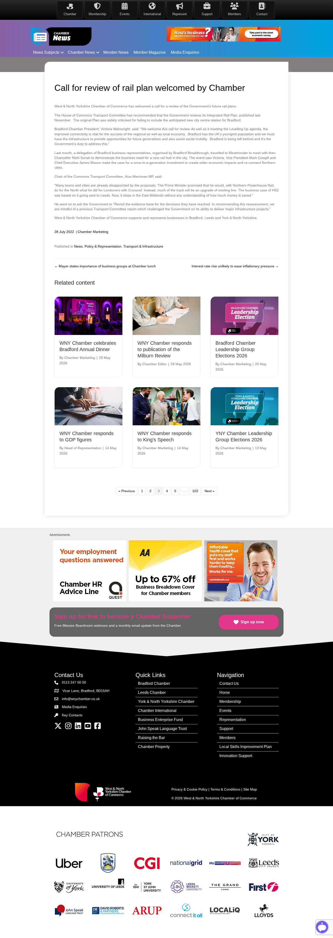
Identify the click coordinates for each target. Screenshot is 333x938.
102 (195, 491)
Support (226, 729)
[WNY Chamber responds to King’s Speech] (166, 406)
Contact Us (229, 683)
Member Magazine (150, 52)
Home (224, 692)
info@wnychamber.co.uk (81, 699)
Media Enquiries (185, 52)
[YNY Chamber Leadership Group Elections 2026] (244, 406)
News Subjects (46, 52)
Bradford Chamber (154, 683)
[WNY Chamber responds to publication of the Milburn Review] (166, 315)
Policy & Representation (103, 246)
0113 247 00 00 (74, 682)
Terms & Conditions (225, 789)
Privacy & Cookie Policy (189, 789)
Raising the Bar (151, 738)
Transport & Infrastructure (143, 246)
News (78, 246)
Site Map (250, 789)
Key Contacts (72, 715)
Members (227, 738)
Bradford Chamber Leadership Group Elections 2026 (235, 349)
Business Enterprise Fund (160, 720)
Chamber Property (154, 747)
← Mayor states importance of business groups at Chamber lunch (105, 266)
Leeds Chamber (152, 692)
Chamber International (157, 711)
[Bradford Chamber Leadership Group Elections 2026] (244, 315)
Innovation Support (235, 756)
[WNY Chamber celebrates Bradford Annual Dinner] (88, 315)
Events (225, 711)
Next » (210, 491)
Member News (115, 52)
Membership (230, 701)
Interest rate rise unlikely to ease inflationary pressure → (235, 266)
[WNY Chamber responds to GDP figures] (88, 406)
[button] (62, 52)
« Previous (126, 491)
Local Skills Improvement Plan (245, 747)
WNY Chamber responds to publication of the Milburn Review (164, 349)
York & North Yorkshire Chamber (166, 701)
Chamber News (81, 52)
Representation (232, 720)
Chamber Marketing (93, 232)
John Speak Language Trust (162, 729)
